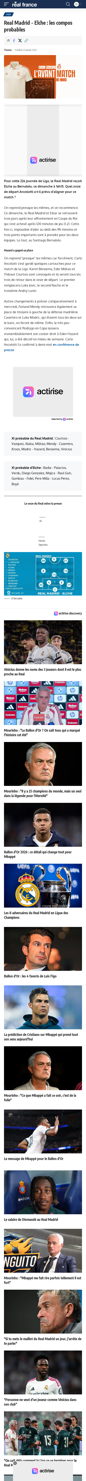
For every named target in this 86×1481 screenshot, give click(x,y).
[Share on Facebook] (14, 40)
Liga (8, 14)
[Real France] (26, 4)
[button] (7, 4)
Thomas (8, 49)
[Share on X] (20, 40)
